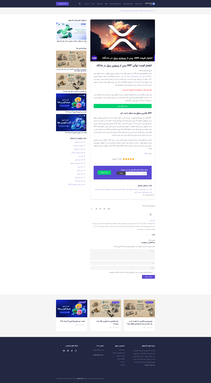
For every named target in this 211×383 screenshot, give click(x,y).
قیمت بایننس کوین (139, 192)
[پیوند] (150, 3)
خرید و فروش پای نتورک (76, 163)
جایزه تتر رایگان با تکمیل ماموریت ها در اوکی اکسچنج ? (71, 42)
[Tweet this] (100, 208)
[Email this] (108, 208)
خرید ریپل (80, 167)
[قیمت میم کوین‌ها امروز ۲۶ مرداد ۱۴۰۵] (71, 102)
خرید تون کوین (79, 160)
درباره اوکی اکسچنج (150, 365)
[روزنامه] (64, 351)
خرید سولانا (80, 170)
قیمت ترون (149, 192)
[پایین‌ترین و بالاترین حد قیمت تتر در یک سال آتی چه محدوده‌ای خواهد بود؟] (71, 59)
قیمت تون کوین (100, 189)
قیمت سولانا (125, 189)
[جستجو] (79, 4)
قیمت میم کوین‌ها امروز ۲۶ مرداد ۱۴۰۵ (76, 112)
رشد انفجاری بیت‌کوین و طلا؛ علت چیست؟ (74, 91)
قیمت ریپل (118, 189)
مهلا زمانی (152, 220)
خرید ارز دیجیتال (78, 149)
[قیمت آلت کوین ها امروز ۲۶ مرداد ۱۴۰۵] (71, 122)
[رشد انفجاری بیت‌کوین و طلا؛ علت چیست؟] (71, 81)
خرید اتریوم (80, 174)
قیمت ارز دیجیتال (121, 356)
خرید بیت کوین (79, 142)
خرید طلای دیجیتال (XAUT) (75, 184)
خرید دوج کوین (79, 177)
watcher (146, 154)
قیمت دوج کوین (109, 189)
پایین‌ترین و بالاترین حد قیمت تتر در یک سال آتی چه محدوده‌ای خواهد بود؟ (71, 70)
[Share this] (104, 208)
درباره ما (123, 362)
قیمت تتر (139, 189)
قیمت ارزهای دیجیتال (77, 153)
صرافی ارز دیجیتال (78, 146)
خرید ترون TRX (79, 181)
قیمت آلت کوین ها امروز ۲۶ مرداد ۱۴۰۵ (75, 133)
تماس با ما (122, 365)
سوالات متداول (121, 359)
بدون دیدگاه (151, 240)
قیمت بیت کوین (147, 189)
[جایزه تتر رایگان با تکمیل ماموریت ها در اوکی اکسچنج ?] (71, 31)
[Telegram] (68, 351)
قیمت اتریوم (132, 189)
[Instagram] (76, 351)
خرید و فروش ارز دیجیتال (119, 353)
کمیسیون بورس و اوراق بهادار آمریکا (137, 76)
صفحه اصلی (122, 350)
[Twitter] (72, 351)
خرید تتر (81, 156)
